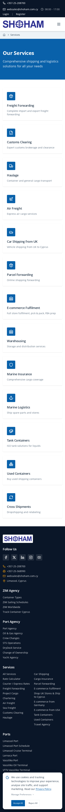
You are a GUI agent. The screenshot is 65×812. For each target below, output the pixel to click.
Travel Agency (42, 724)
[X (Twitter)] (14, 557)
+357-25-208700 (16, 566)
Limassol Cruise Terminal (17, 750)
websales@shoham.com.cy (22, 576)
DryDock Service (12, 647)
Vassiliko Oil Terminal (15, 765)
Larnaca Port (10, 755)
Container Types (12, 597)
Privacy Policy (43, 789)
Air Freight (9, 703)
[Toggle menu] (58, 24)
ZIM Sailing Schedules (15, 602)
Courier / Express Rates (16, 683)
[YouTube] (39, 557)
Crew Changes (11, 638)
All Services (9, 674)
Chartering (9, 698)
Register (20, 14)
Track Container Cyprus (16, 611)
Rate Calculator (11, 678)
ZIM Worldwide (11, 607)
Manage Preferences (21, 794)
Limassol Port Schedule (16, 745)
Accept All (18, 803)
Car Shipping (41, 674)
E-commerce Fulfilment (47, 688)
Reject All (33, 803)
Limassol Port (10, 741)
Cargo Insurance (43, 678)
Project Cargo (10, 693)
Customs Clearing (13, 712)
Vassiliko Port (10, 760)
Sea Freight (9, 707)
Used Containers (43, 719)
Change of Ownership (15, 652)
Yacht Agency (10, 657)
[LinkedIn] (22, 557)
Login (6, 14)
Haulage (7, 717)
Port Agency (9, 628)
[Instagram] (31, 557)
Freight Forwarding (14, 688)
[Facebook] (6, 557)
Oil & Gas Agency (13, 633)
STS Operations (12, 643)
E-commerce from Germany (44, 703)
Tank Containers (43, 714)
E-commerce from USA (47, 710)
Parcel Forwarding (44, 683)
